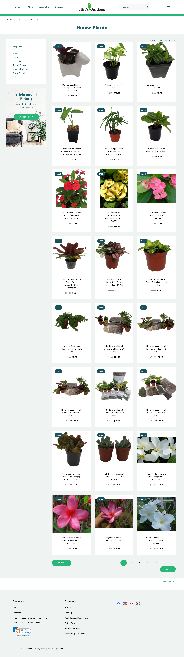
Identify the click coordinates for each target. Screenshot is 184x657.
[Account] (161, 7)
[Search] (147, 7)
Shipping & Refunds (73, 628)
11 (156, 563)
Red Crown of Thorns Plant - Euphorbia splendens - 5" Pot (71, 215)
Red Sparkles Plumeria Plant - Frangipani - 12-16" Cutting (71, 540)
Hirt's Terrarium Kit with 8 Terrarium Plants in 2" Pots (71, 412)
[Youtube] (131, 603)
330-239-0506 (31, 622)
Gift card (68, 607)
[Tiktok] (138, 603)
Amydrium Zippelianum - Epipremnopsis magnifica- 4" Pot (113, 151)
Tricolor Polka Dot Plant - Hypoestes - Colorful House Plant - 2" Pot (113, 282)
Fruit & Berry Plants (21, 73)
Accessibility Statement (75, 634)
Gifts (15, 77)
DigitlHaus (58, 649)
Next (168, 569)
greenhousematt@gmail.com (34, 618)
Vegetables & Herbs (21, 69)
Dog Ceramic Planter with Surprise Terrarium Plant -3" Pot (71, 87)
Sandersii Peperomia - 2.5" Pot (156, 86)
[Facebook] (118, 603)
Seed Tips (69, 613)
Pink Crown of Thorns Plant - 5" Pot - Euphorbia (156, 215)
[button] (22, 631)
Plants (14, 53)
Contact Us (17, 613)
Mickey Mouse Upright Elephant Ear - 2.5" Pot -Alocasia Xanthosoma (71, 151)
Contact (59, 7)
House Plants (18, 57)
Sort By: (153, 40)
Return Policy (70, 623)
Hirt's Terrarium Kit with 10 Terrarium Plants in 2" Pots (156, 349)
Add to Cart (71, 61)
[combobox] (134, 7)
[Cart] (168, 7)
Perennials (17, 61)
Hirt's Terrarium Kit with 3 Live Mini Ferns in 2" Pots (156, 412)
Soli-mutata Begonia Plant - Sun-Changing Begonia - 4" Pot (71, 476)
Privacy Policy (40, 649)
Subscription (44, 7)
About (31, 7)
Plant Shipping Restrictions (76, 618)
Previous (62, 563)
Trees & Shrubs (19, 65)
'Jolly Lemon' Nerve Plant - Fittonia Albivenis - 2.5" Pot (156, 282)
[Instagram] (125, 603)
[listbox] (167, 40)
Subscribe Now (26, 117)
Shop (17, 7)
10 (148, 563)
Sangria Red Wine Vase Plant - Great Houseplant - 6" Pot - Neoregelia (71, 284)
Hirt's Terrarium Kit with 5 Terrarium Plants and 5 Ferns (114, 412)
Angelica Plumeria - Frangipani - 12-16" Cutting (114, 540)
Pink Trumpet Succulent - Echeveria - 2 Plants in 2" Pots (114, 476)
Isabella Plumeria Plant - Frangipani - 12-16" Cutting (156, 540)
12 (164, 563)
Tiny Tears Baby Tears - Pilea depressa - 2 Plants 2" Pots (71, 349)
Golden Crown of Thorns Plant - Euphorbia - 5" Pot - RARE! (114, 217)
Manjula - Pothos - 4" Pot (114, 86)
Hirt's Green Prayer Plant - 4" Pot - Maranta (156, 150)
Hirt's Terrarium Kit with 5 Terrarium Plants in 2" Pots (114, 349)
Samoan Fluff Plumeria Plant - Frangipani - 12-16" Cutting (156, 476)
